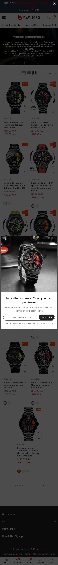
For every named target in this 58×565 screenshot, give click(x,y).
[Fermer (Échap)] (54, 3)
